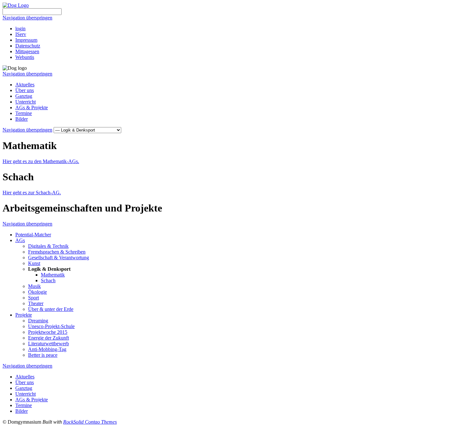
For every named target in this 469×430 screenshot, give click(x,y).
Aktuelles (24, 84)
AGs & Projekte (31, 107)
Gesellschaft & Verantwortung (58, 257)
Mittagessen (27, 51)
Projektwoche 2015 (47, 332)
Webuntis (24, 57)
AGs (20, 240)
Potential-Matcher (33, 234)
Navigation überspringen (27, 17)
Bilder (21, 119)
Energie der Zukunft (48, 337)
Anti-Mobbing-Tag (47, 349)
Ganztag (23, 96)
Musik (34, 286)
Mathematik (53, 274)
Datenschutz (27, 45)
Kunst (34, 263)
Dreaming (38, 320)
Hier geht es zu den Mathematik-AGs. (41, 161)
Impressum (26, 40)
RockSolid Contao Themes (90, 422)
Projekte (23, 315)
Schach (48, 280)
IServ (20, 34)
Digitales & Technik (48, 246)
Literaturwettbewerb (48, 343)
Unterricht (25, 101)
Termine (23, 113)
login (20, 28)
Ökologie (37, 292)
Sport (33, 297)
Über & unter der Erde (50, 309)
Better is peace (42, 355)
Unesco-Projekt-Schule (51, 326)
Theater (35, 303)
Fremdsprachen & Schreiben (57, 251)
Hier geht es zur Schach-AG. (32, 192)
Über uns (24, 90)
